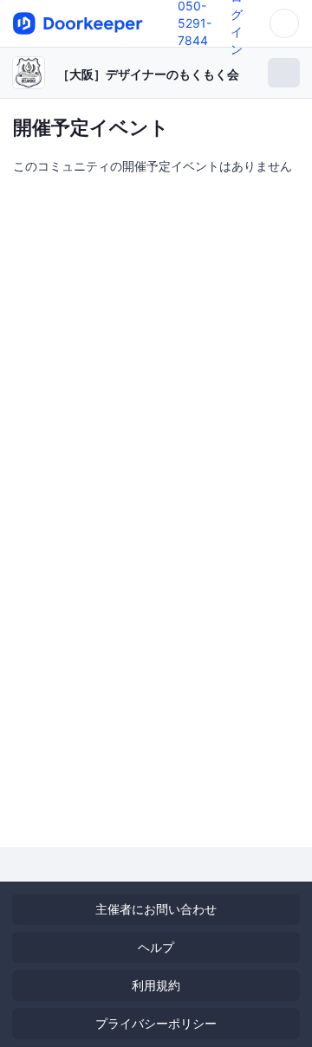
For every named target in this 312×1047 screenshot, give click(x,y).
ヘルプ (156, 947)
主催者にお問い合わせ (156, 909)
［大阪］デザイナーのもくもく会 (148, 74)
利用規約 (156, 985)
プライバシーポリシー (156, 1023)
